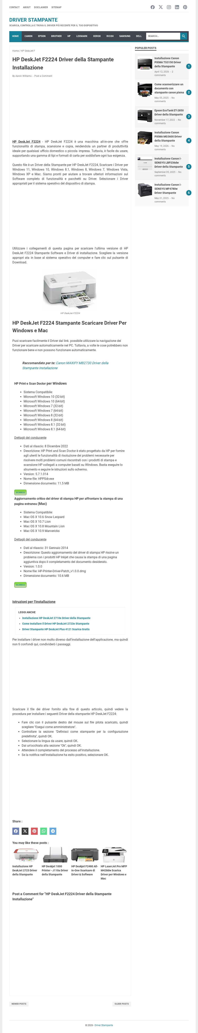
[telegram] (53, 831)
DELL (139, 36)
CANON (28, 36)
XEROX (97, 36)
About (27, 7)
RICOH (110, 36)
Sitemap (56, 7)
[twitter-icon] (161, 7)
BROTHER (56, 36)
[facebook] (15, 831)
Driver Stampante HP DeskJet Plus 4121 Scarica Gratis (56, 629)
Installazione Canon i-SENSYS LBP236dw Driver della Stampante (168, 162)
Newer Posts (19, 1004)
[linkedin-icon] (177, 7)
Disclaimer (41, 7)
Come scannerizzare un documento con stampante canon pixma (169, 88)
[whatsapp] (43, 831)
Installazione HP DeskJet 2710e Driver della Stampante (56, 618)
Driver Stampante (33, 20)
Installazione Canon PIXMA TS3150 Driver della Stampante (167, 62)
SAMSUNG (124, 36)
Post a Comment (43, 76)
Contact (14, 7)
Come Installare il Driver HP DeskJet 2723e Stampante (55, 623)
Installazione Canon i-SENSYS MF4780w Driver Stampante (167, 188)
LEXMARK (81, 36)
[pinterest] (34, 831)
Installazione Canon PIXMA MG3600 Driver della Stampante (168, 136)
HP (69, 36)
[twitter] (25, 831)
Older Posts (122, 1004)
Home (15, 36)
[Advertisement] (70, 109)
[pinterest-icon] (185, 7)
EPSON (41, 36)
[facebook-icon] (153, 7)
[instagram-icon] (169, 7)
